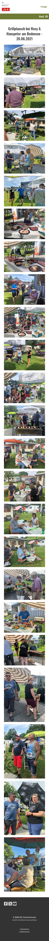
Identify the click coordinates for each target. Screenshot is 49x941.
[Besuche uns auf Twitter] (10, 904)
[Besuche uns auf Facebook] (6, 904)
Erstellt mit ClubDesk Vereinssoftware (24, 920)
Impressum (24, 929)
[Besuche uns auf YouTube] (15, 904)
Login (45, 6)
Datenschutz (24, 932)
